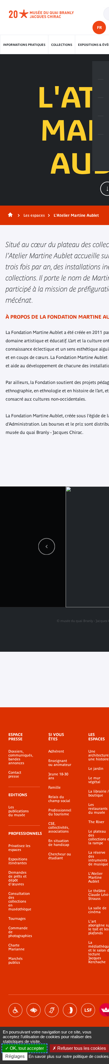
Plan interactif (100, 143)
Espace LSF (88, 1010)
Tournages (17, 919)
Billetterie (100, 70)
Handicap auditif (52, 1010)
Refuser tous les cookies (81, 1048)
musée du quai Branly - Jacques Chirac (47, 14)
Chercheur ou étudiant (59, 856)
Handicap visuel (34, 1010)
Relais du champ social (59, 799)
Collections (61, 44)
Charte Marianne (16, 947)
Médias (100, 125)
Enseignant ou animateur (59, 763)
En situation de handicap (58, 843)
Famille (54, 788)
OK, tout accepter (26, 1048)
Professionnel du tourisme (59, 812)
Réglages (15, 1056)
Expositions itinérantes (17, 861)
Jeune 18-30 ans (58, 776)
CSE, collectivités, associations (58, 827)
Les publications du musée (18, 811)
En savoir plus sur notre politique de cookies (69, 1056)
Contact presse (14, 774)
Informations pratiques (24, 44)
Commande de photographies (20, 932)
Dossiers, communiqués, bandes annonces (20, 757)
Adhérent (56, 751)
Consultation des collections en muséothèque (19, 901)
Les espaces (34, 215)
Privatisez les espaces (19, 848)
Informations (100, 88)
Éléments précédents (46, 546)
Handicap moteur (15, 1010)
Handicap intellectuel (70, 1010)
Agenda (100, 107)
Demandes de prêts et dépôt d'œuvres (17, 878)
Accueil (9, 215)
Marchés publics (15, 961)
